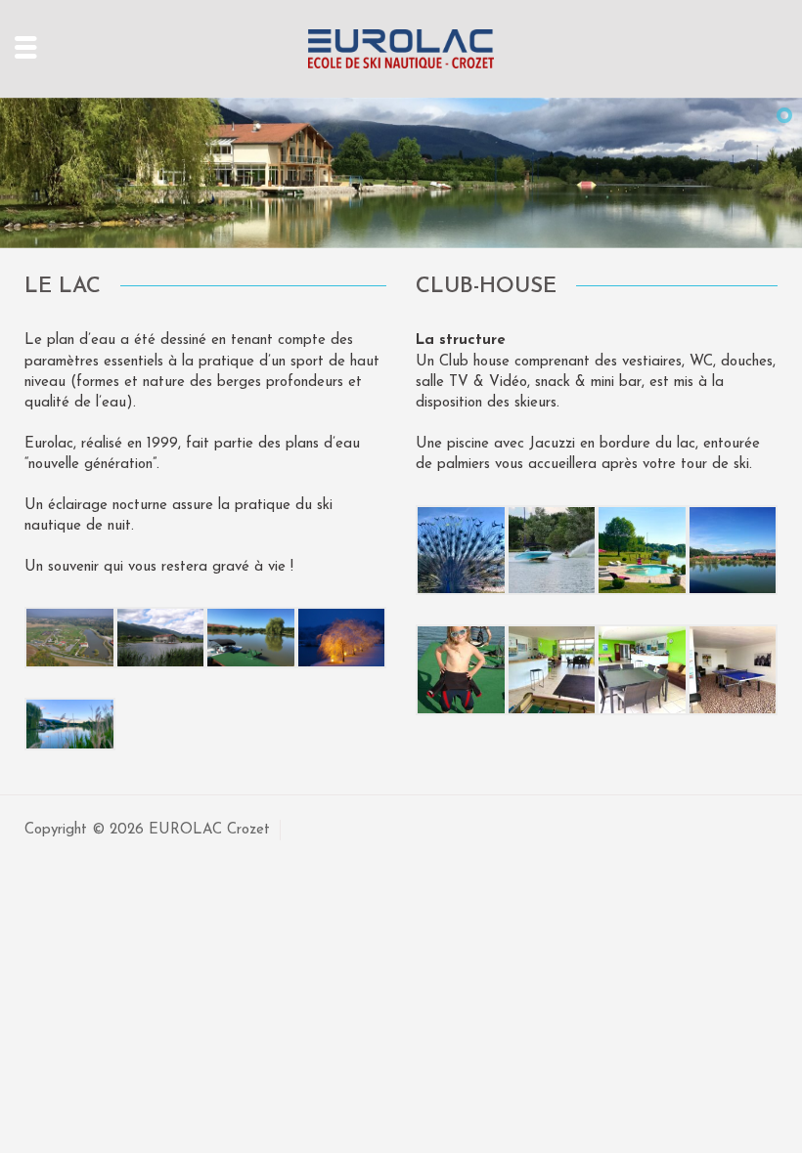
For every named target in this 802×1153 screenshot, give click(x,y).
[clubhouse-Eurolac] (552, 669)
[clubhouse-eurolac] (642, 669)
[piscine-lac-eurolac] (642, 549)
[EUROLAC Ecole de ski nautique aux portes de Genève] (401, 48)
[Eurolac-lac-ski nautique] (69, 723)
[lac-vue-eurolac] (733, 549)
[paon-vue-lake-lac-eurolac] (461, 549)
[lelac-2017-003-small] (250, 636)
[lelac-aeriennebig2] (69, 636)
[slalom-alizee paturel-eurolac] (552, 549)
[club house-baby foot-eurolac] (733, 669)
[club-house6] (160, 636)
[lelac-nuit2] (341, 636)
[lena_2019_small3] (461, 669)
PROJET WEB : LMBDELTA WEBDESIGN (431, 830)
